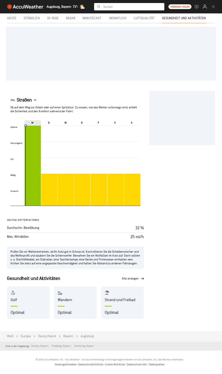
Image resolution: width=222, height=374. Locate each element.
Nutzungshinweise (66, 364)
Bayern (68, 336)
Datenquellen (157, 364)
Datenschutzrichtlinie (90, 364)
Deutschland (47, 336)
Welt (10, 336)
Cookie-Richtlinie (115, 364)
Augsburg (87, 336)
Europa (26, 336)
